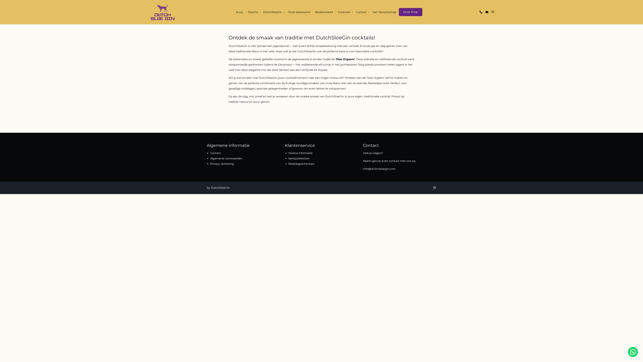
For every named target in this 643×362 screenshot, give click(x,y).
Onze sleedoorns (299, 12)
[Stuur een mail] (487, 12)
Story (239, 12)
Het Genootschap (384, 12)
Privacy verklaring (222, 163)
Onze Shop (410, 12)
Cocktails (344, 12)
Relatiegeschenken (301, 163)
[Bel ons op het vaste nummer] (481, 12)
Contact (361, 12)
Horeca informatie (300, 153)
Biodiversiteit (324, 12)
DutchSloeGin (272, 12)
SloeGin (253, 12)
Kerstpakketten (299, 158)
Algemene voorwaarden (226, 158)
